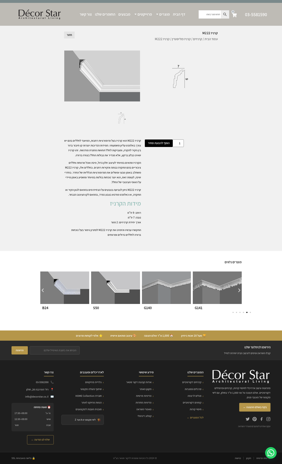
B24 (45, 307)
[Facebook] (261, 419)
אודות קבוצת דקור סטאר (139, 382)
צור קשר (86, 14)
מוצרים (164, 14)
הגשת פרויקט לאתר (91, 402)
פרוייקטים (145, 14)
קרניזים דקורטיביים (191, 382)
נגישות (238, 458)
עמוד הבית (211, 39)
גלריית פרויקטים (93, 382)
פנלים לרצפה (194, 396)
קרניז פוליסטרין (181, 39)
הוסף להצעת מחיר (159, 143)
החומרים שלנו (105, 14)
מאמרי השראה (144, 409)
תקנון (248, 458)
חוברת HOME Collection (88, 396)
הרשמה (20, 350)
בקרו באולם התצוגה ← (255, 407)
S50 (96, 307)
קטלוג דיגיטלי (145, 416)
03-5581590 (256, 14)
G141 (198, 307)
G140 (148, 307)
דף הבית (179, 14)
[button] (42, 290)
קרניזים (197, 39)
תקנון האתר (145, 389)
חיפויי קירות (195, 409)
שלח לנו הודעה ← (40, 439)
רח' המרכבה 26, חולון (37, 389)
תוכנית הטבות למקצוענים (89, 409)
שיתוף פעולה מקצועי (91, 389)
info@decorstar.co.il (37, 396)
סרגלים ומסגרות (193, 389)
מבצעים (124, 14)
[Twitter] (248, 419)
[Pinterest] (254, 419)
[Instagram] (268, 419)
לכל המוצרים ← (195, 417)
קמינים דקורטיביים (192, 402)
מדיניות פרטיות (144, 396)
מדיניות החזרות (144, 402)
